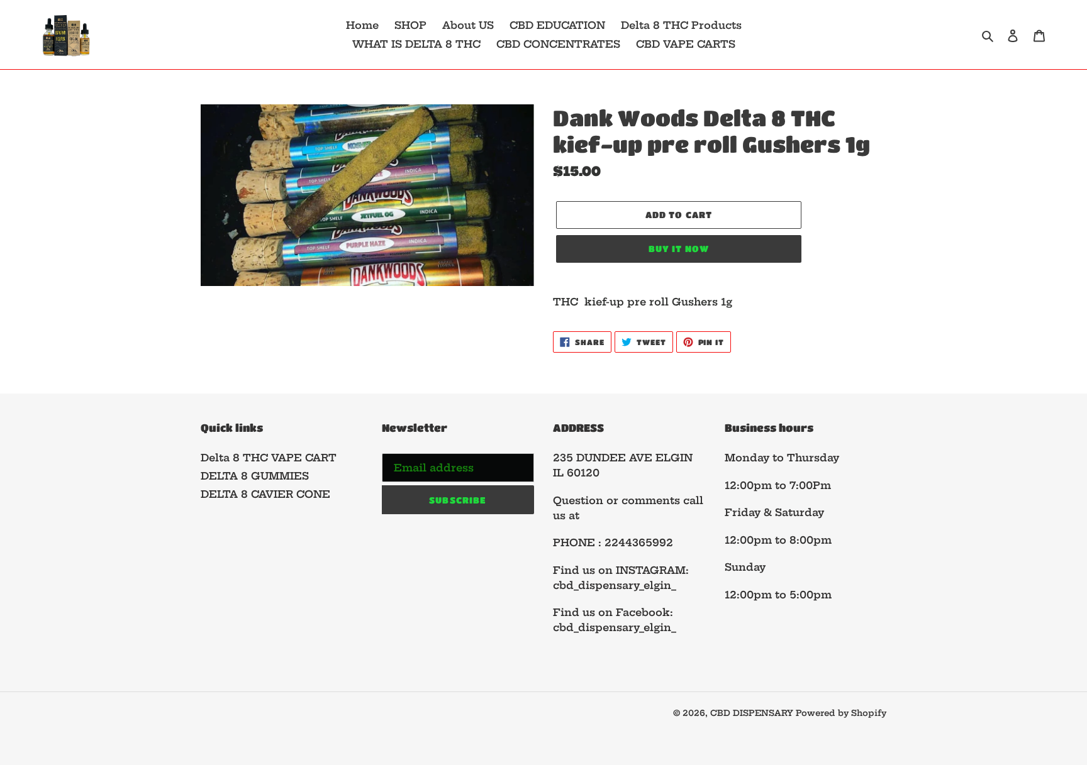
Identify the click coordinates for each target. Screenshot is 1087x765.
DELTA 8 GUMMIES (255, 476)
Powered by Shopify (841, 713)
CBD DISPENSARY (753, 713)
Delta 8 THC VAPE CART (269, 457)
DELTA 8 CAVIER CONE (265, 494)
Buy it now (679, 248)
